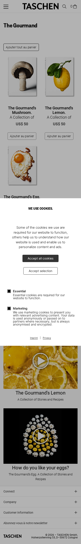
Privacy (47, 338)
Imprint (34, 338)
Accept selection (40, 271)
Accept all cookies (40, 258)
